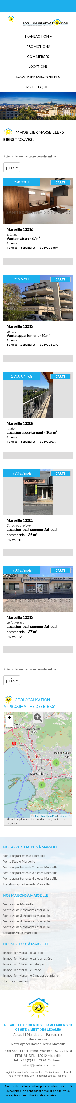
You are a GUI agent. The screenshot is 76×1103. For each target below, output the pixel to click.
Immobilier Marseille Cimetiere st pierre (31, 975)
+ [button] (9, 717)
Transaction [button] (37, 36)
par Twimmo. (60, 1075)
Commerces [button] (38, 56)
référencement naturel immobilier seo (31, 1075)
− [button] (9, 724)
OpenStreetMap (48, 815)
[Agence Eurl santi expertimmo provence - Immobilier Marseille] (10, 19)
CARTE (60, 182)
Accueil (18, 1034)
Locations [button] (38, 66)
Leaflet (34, 815)
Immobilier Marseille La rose (23, 953)
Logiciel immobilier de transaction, (25, 1072)
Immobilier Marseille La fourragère (27, 958)
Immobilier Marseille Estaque (23, 964)
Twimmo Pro (64, 815)
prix (11, 167)
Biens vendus (38, 1039)
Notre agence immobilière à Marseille (38, 1044)
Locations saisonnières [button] (38, 76)
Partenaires (54, 1034)
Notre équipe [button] (38, 87)
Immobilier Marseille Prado (22, 970)
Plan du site (35, 1034)
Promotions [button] (38, 46)
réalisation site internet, (58, 1072)
